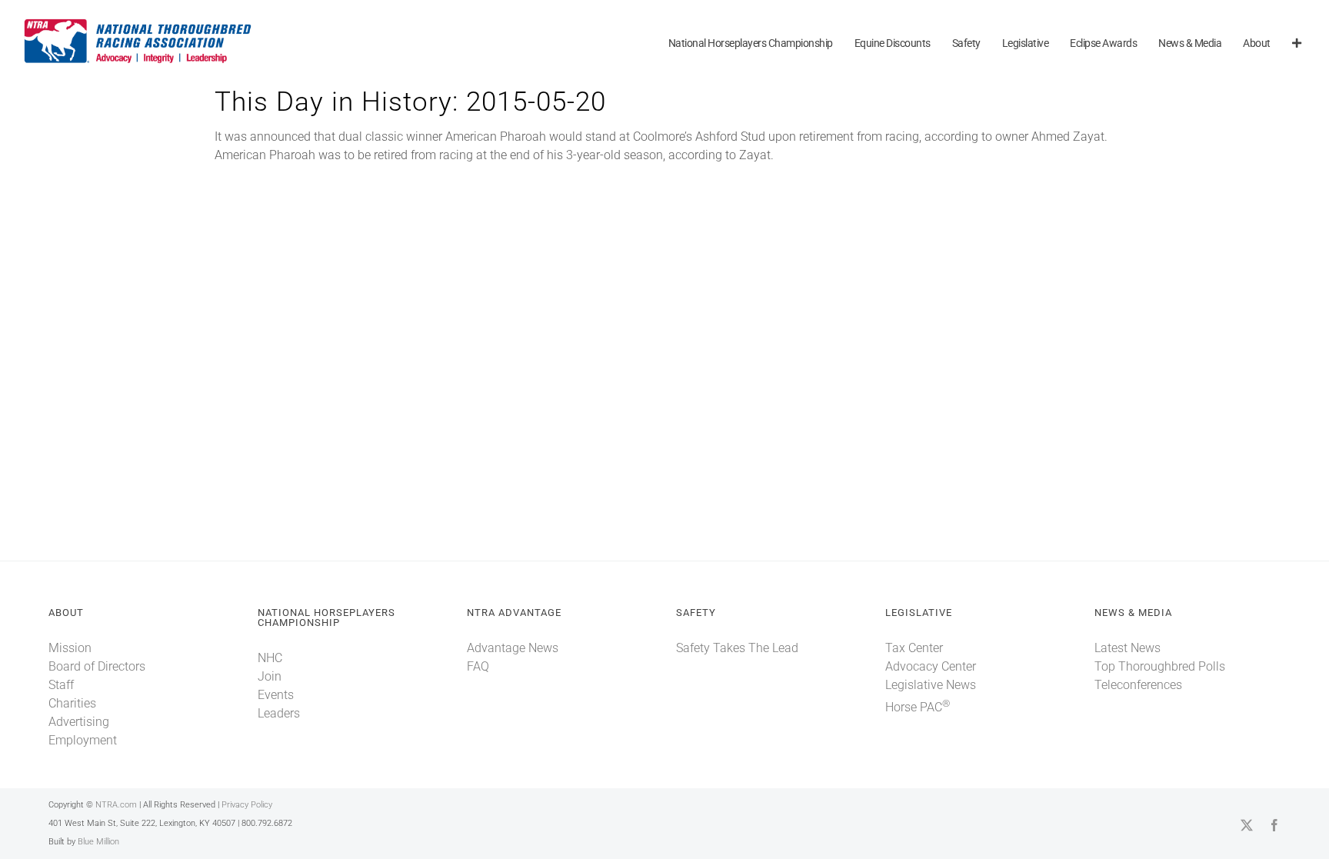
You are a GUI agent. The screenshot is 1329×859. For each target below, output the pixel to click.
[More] (1296, 44)
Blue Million (98, 842)
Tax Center (914, 648)
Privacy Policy (247, 805)
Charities (72, 703)
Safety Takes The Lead (737, 648)
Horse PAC (917, 707)
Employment (82, 740)
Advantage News (512, 648)
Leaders (279, 713)
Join (269, 676)
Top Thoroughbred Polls (1159, 666)
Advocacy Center (930, 666)
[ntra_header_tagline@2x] (138, 22)
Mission (70, 648)
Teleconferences (1138, 685)
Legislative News (930, 685)
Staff (61, 685)
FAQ (478, 666)
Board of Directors (96, 666)
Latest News (1127, 648)
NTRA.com (116, 805)
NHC (270, 658)
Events (276, 695)
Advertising (78, 721)
